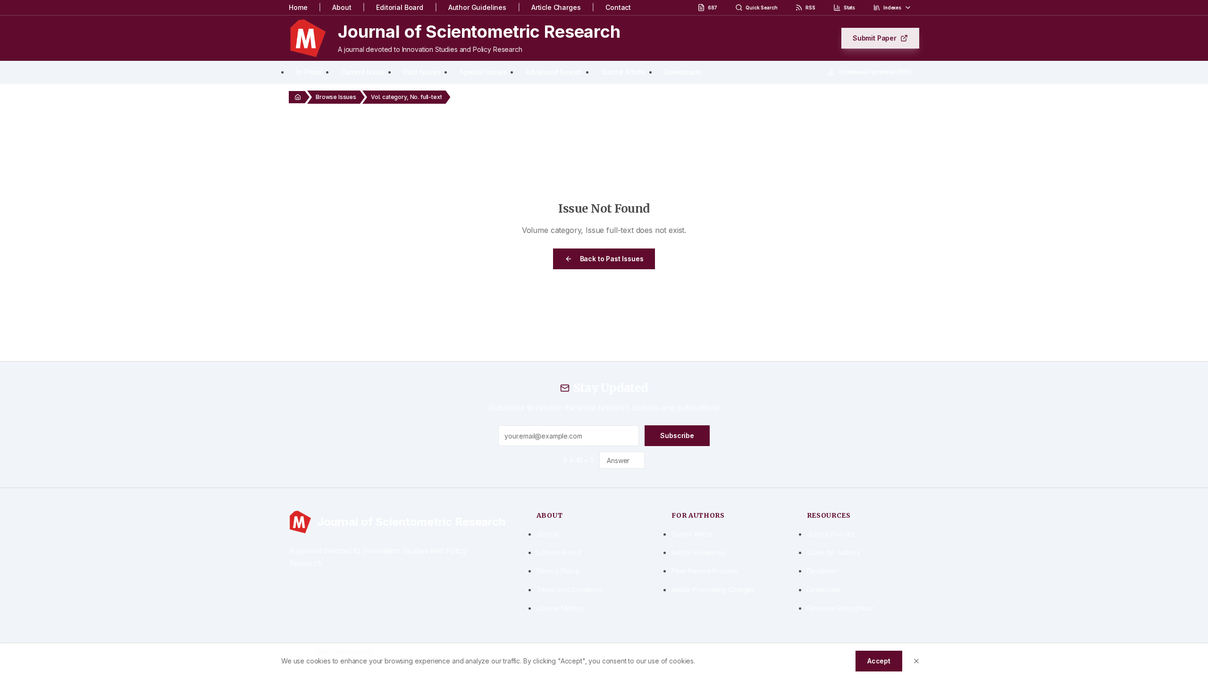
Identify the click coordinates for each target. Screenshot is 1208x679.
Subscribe (677, 435)
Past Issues (422, 72)
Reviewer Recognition (840, 608)
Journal (548, 534)
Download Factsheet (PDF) (875, 71)
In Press (309, 72)
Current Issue (363, 72)
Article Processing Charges (712, 590)
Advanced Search (554, 72)
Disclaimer (822, 571)
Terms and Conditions (570, 590)
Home (298, 7)
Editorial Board (399, 7)
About (341, 7)
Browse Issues (336, 96)
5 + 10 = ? (578, 460)
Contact (618, 7)
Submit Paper (875, 38)
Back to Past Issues (612, 259)
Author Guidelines (477, 7)
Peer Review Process (704, 571)
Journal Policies (831, 534)
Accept (878, 661)
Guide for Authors (833, 552)
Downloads (682, 72)
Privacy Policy (558, 571)
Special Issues (483, 72)
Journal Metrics (560, 608)
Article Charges (556, 7)
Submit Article (623, 72)
